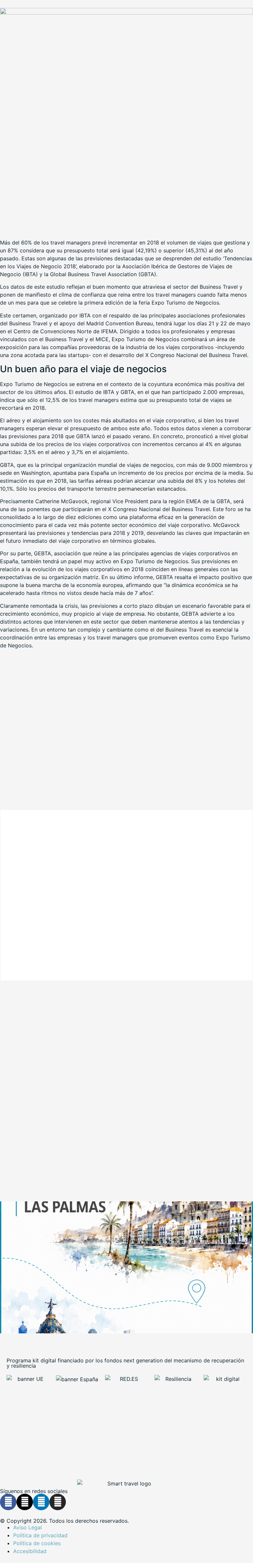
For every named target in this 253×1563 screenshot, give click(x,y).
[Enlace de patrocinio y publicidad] (126, 12)
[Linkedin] (41, 1502)
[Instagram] (57, 1502)
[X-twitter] (24, 1502)
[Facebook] (8, 1502)
